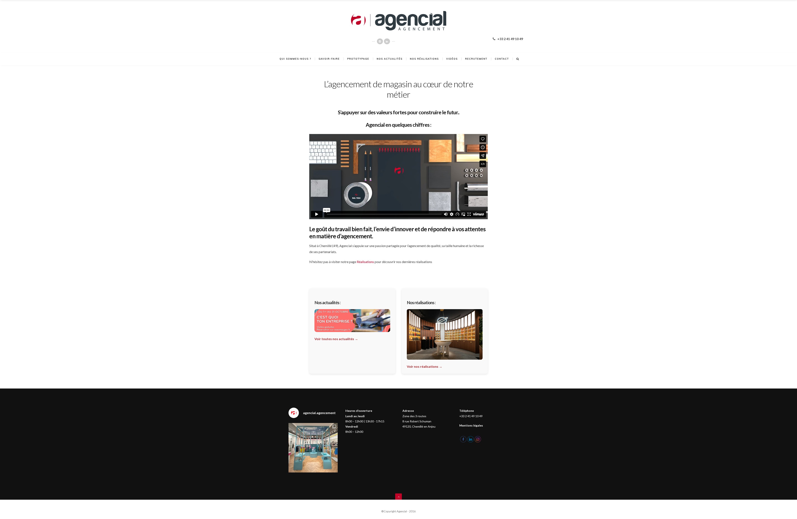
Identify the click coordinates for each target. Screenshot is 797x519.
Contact (502, 58)
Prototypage (358, 58)
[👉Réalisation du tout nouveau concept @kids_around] (313, 447)
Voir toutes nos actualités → (336, 339)
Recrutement (476, 58)
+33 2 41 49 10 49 (510, 39)
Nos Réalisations (424, 58)
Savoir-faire (329, 58)
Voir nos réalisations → (424, 366)
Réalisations (365, 262)
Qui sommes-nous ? (295, 58)
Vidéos (452, 58)
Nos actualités (389, 58)
